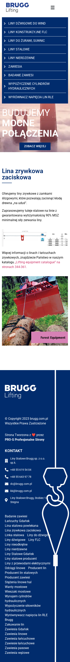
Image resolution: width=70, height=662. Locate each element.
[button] (52, 7)
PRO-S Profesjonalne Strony (24, 439)
